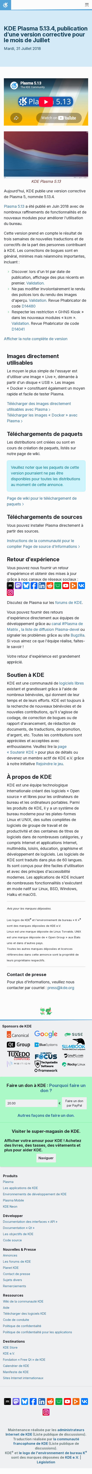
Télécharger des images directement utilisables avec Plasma (39, 406)
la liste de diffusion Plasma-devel (50, 629)
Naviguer (46, 1158)
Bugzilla (77, 635)
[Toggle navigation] (87, 5)
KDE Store (10, 1347)
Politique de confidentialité (22, 1326)
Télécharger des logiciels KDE (24, 1313)
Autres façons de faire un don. (46, 1115)
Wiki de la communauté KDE (23, 1301)
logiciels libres (71, 683)
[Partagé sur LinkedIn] (42, 585)
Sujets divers (12, 1280)
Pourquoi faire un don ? (63, 1088)
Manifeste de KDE (16, 1372)
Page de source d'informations (50, 546)
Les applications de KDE (20, 1188)
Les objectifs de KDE (18, 1234)
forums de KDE (68, 602)
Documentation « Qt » (18, 1228)
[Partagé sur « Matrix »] (11, 585)
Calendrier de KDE (16, 1366)
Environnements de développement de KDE (35, 1194)
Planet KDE (11, 1267)
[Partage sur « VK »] (81, 585)
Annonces (10, 1255)
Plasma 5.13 (14, 206)
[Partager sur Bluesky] (27, 585)
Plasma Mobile (13, 1200)
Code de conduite (16, 1320)
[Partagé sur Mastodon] (19, 585)
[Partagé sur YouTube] (66, 585)
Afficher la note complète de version (35, 339)
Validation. (35, 283)
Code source (12, 1240)
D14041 (18, 329)
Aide (6, 1307)
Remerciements (14, 1286)
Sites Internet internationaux (23, 1378)
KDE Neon (10, 1206)
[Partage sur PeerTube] (74, 585)
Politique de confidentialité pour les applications (37, 1332)
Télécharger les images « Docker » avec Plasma (42, 418)
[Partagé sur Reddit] (50, 585)
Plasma (8, 1182)
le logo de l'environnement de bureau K (53, 1453)
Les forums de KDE (17, 1261)
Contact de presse (16, 1274)
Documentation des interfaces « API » (30, 1221)
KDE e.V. (9, 1353)
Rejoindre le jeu (49, 764)
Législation (46, 1462)
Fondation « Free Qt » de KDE (24, 1359)
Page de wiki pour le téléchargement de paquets (42, 501)
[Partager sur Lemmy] (58, 585)
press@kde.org (60, 987)
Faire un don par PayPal (74, 1103)
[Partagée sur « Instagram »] (10, 592)
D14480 (29, 306)
